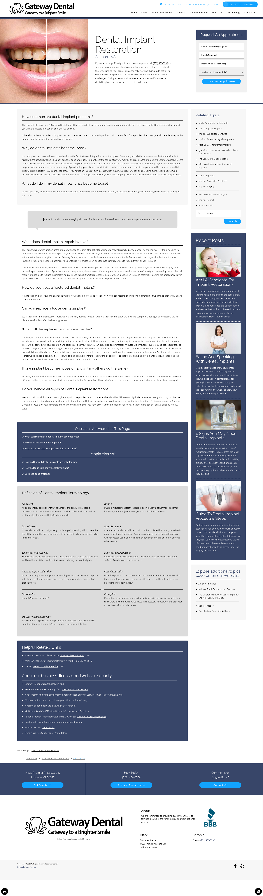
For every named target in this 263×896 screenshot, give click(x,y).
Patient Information (162, 12)
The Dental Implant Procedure (213, 158)
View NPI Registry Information (91, 716)
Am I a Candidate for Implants (213, 122)
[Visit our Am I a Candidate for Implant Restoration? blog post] (218, 275)
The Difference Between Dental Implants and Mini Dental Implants (218, 596)
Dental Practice (206, 605)
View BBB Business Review (75, 689)
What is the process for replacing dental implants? (51, 448)
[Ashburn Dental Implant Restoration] (44, 101)
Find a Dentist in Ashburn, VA (212, 194)
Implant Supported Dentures (212, 133)
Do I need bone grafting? (37, 473)
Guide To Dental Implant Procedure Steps (218, 516)
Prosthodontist (205, 205)
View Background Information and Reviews (60, 721)
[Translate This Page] (258, 891)
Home (134, 12)
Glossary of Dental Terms (72, 655)
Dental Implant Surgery (210, 128)
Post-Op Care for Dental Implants (214, 144)
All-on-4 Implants (207, 583)
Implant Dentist (206, 199)
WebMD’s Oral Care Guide (45, 666)
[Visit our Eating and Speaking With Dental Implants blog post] (218, 352)
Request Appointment (131, 785)
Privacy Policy (22, 867)
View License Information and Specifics (69, 711)
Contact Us (249, 12)
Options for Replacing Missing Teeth (216, 139)
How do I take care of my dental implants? (47, 467)
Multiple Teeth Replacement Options (216, 589)
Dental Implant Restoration (45, 750)
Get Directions (42, 785)
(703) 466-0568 (160, 63)
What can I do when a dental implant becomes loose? (52, 436)
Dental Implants (206, 175)
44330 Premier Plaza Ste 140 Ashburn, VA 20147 (190, 4)
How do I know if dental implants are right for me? (51, 462)
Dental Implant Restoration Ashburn (144, 219)
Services (181, 12)
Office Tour (217, 12)
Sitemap (33, 867)
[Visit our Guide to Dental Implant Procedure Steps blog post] (218, 509)
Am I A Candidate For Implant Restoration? (215, 282)
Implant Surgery (206, 186)
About (144, 12)
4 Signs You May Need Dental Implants (216, 435)
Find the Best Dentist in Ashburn (214, 611)
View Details (48, 727)
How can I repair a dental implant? (43, 442)
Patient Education (199, 12)
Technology (234, 12)
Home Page (80, 660)
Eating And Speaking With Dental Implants (215, 358)
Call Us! (242, 4)
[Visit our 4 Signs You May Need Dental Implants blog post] (218, 429)
